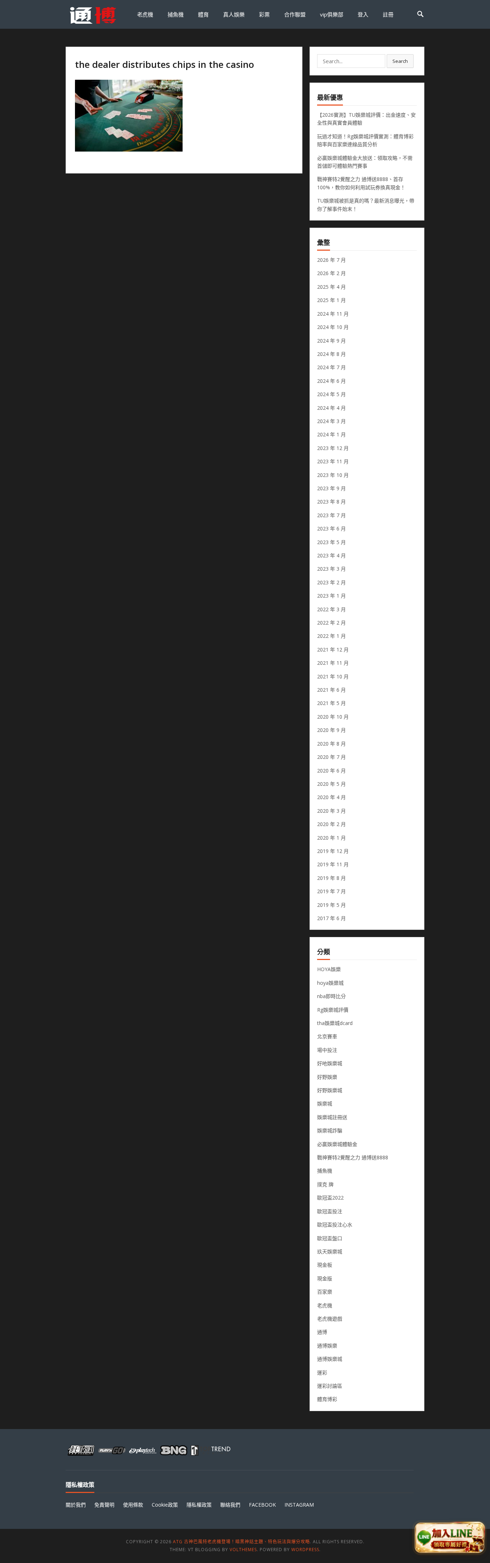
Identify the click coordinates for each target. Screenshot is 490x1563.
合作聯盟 (295, 14)
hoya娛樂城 (330, 982)
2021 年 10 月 (333, 676)
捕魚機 (176, 14)
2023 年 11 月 (333, 461)
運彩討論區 (329, 1385)
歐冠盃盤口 (329, 1238)
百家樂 (324, 1291)
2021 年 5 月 (331, 703)
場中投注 (327, 1050)
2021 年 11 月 (333, 662)
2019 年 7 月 (331, 891)
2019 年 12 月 (333, 851)
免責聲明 (104, 1504)
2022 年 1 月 (331, 635)
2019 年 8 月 (331, 878)
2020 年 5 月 (331, 783)
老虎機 (145, 14)
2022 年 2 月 (331, 622)
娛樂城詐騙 (329, 1130)
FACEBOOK (262, 1504)
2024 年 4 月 (331, 407)
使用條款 (133, 1504)
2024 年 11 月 (333, 313)
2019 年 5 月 (331, 904)
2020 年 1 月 (331, 837)
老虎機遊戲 (329, 1318)
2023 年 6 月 (331, 528)
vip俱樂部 (331, 14)
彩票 (264, 14)
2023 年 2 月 (331, 582)
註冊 (388, 14)
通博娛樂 (327, 1345)
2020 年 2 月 (331, 824)
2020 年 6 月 (331, 770)
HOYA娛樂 (329, 969)
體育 (203, 14)
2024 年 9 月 (331, 340)
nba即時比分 (331, 996)
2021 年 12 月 (333, 649)
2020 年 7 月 (331, 756)
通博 (322, 1331)
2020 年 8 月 (331, 743)
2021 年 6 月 (331, 689)
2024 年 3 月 (331, 421)
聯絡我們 (230, 1504)
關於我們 (76, 1504)
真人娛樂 (234, 14)
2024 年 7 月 (331, 367)
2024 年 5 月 (331, 394)
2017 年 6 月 (331, 918)
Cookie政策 (165, 1504)
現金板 (324, 1264)
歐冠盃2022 (330, 1197)
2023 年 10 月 (333, 475)
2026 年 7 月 (331, 259)
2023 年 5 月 (331, 542)
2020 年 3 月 (331, 810)
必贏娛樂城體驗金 (337, 1144)
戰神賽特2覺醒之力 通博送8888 (352, 1157)
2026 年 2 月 (331, 273)
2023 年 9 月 (331, 488)
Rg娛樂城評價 (332, 1009)
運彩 (322, 1372)
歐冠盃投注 (329, 1211)
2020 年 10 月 (333, 716)
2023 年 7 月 (331, 515)
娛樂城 (324, 1103)
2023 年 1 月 (331, 595)
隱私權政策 (199, 1504)
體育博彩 (327, 1399)
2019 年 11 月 (333, 864)
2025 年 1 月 (331, 300)
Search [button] (400, 61)
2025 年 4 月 (331, 286)
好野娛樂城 (329, 1090)
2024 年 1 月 (331, 434)
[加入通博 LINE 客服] (449, 1538)
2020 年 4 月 (331, 797)
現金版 (324, 1278)
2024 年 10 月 (333, 327)
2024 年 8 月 (331, 354)
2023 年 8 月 (331, 501)
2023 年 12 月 (333, 448)
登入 (363, 14)
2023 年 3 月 (331, 568)
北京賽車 (327, 1036)
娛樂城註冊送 (332, 1117)
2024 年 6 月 (331, 380)
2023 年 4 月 (331, 555)
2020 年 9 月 (331, 730)
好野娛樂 (327, 1076)
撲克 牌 (325, 1184)
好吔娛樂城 (329, 1063)
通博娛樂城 (329, 1358)
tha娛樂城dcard (335, 1023)
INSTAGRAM (299, 1504)
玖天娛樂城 (329, 1251)
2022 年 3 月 (331, 609)
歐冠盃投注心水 (334, 1224)
